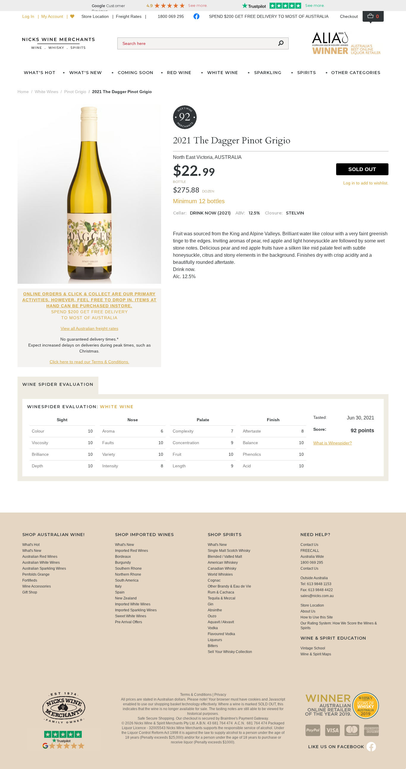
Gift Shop (29, 592)
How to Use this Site (316, 617)
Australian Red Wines (39, 557)
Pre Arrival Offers (128, 622)
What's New (31, 551)
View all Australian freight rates (89, 328)
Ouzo (212, 616)
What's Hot (40, 72)
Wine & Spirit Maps (315, 654)
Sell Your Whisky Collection (230, 652)
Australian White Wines (41, 562)
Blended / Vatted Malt (225, 557)
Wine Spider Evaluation (58, 384)
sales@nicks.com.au (317, 596)
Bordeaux (123, 557)
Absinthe (215, 610)
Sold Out (362, 169)
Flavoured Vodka (221, 634)
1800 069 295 (171, 16)
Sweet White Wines (130, 616)
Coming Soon (135, 72)
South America (127, 580)
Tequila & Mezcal (221, 598)
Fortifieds (29, 580)
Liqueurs (215, 640)
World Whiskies (220, 574)
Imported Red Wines (131, 551)
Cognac (214, 580)
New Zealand (126, 598)
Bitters (213, 646)
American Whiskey (223, 562)
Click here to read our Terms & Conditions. (89, 361)
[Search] (280, 43)
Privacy (220, 695)
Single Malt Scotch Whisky (229, 551)
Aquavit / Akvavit (221, 622)
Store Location (95, 16)
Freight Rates (129, 16)
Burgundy (123, 562)
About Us (307, 611)
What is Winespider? (332, 443)
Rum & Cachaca (221, 592)
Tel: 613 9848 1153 (315, 584)
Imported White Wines (132, 604)
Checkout (349, 16)
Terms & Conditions (196, 695)
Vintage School (312, 648)
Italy (118, 586)
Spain (120, 592)
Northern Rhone (128, 574)
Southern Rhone (128, 568)
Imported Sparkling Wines (136, 610)
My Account (52, 16)
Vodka (213, 628)
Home (23, 91)
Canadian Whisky (222, 568)
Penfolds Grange (36, 574)
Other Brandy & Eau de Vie (229, 586)
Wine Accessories (36, 586)
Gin (210, 604)
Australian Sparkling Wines (44, 568)
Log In (28, 16)
